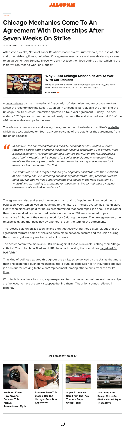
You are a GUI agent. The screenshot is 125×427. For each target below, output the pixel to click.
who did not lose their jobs (67, 60)
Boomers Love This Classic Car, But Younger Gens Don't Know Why (46, 397)
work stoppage (45, 283)
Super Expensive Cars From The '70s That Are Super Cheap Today (77, 397)
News (6, 15)
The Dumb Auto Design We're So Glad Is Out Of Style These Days (109, 397)
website (113, 127)
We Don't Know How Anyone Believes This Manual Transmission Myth (15, 399)
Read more (50, 92)
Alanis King (11, 45)
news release (14, 103)
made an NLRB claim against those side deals (62, 244)
